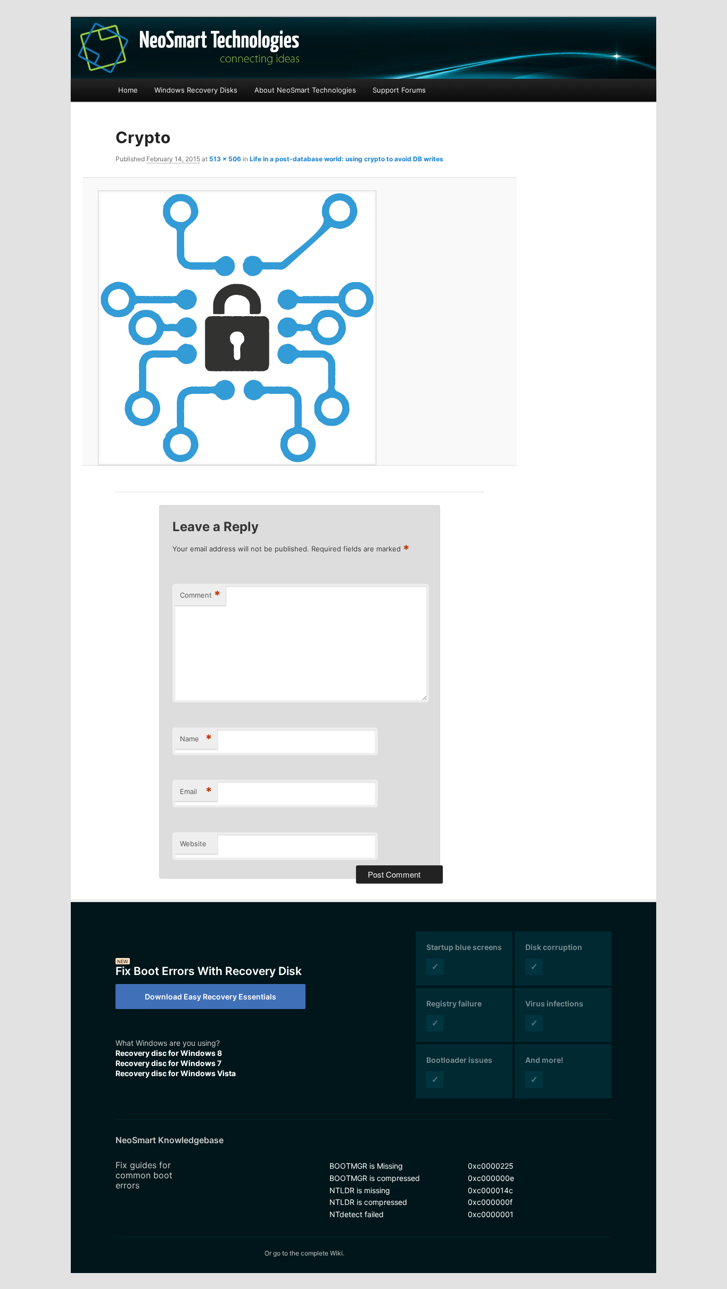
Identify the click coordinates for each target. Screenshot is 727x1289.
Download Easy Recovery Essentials (210, 996)
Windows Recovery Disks (195, 90)
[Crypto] (299, 328)
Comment (200, 595)
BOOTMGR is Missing (366, 1165)
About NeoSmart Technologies (305, 90)
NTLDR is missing (359, 1190)
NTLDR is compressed (368, 1202)
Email (196, 791)
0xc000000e (491, 1178)
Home (128, 90)
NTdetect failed (356, 1214)
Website (193, 843)
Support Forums (399, 90)
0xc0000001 (491, 1214)
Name (196, 739)
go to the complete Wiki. (308, 1253)
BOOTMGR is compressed (374, 1178)
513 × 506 (225, 159)
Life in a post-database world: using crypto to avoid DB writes (346, 159)
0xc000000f (490, 1202)
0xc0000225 (491, 1165)
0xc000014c (490, 1190)
